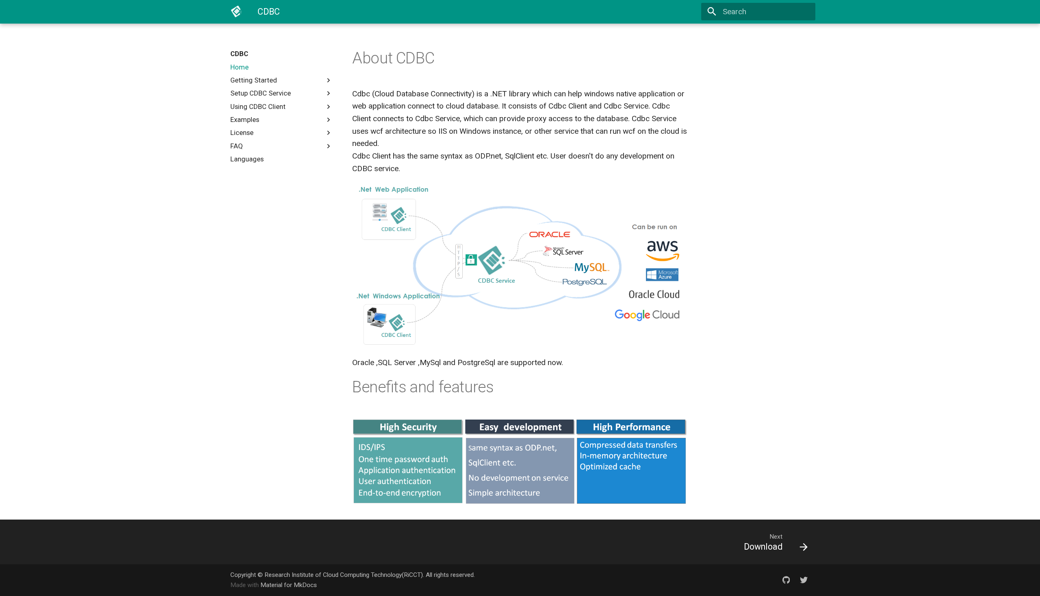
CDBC (239, 54)
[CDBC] (236, 12)
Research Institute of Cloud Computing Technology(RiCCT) (343, 575)
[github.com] (786, 579)
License (242, 132)
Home (239, 67)
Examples (244, 119)
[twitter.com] (803, 579)
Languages (247, 159)
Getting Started (253, 80)
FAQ (236, 146)
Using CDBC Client (258, 106)
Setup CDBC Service (260, 93)
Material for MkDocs (288, 585)
